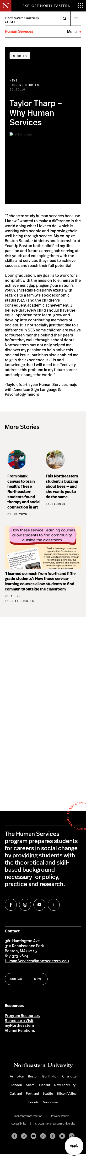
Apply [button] (74, 1145)
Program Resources (22, 1016)
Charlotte (69, 1076)
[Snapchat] (62, 1136)
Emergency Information (28, 1116)
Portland (32, 1093)
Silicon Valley (66, 1093)
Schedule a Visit (19, 1021)
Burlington (50, 1076)
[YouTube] (33, 1136)
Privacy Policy (60, 1116)
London (16, 1085)
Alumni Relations (20, 1031)
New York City (64, 1085)
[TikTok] (72, 1136)
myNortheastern (19, 1026)
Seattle (48, 1093)
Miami (30, 1085)
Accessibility (18, 1123)
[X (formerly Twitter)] (24, 1136)
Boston (33, 1076)
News (13, 80)
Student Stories (24, 85)
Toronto (33, 1102)
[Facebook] (14, 1136)
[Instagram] (52, 1136)
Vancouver (51, 1102)
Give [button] (38, 979)
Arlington (17, 1076)
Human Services (19, 31)
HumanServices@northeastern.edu (37, 961)
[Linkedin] (43, 1136)
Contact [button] (17, 979)
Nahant (44, 1085)
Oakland (16, 1093)
